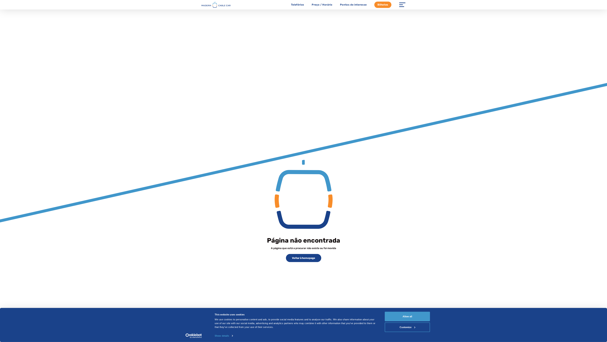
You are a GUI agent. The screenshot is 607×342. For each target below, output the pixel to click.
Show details (222, 335)
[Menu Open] (402, 5)
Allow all (407, 316)
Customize (405, 327)
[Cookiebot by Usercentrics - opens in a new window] (194, 335)
